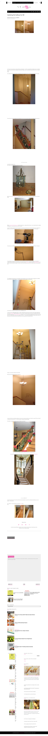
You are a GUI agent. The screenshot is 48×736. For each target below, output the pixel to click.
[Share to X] (19, 525)
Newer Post (10, 584)
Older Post (38, 584)
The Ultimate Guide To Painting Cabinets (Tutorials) (24, 646)
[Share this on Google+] (22, 525)
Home (24, 584)
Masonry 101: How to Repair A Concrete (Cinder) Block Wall (18, 599)
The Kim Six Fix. (21, 732)
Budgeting (16, 645)
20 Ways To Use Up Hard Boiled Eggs (15, 658)
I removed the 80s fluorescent (13, 225)
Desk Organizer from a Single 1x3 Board (22, 630)
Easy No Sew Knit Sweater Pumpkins (30, 691)
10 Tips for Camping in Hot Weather (30, 718)
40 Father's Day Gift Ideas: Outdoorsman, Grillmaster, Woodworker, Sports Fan (30, 727)
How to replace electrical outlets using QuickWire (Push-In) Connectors (35, 593)
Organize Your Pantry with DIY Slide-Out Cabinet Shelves (25, 614)
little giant (12, 313)
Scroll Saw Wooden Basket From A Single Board (23, 638)
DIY (15, 613)
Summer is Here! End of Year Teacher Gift (31, 721)
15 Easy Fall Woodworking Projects (21, 622)
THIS (21, 503)
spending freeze (15, 196)
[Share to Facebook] (29, 525)
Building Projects (17, 629)
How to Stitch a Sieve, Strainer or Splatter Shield (19, 2)
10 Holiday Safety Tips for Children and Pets (31, 709)
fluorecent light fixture (17, 314)
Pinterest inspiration (34, 454)
